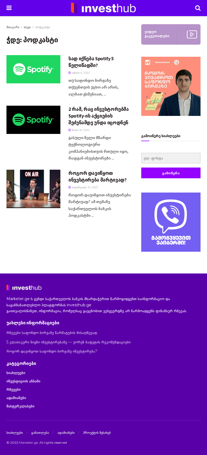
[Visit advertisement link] (171, 222)
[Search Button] (198, 8)
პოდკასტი (42, 27)
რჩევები (13, 389)
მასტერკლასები (20, 406)
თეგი (27, 27)
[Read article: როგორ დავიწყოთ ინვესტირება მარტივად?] (33, 189)
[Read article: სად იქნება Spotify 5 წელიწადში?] (33, 69)
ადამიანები (16, 397)
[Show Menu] (9, 8)
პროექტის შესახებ (97, 432)
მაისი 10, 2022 (80, 130)
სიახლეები (15, 372)
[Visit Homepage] (103, 8)
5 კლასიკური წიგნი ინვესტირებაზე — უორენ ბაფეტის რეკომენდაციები (68, 342)
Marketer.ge (28, 442)
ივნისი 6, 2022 (80, 72)
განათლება (40, 432)
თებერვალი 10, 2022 (84, 187)
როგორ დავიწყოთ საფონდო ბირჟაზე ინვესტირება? (51, 351)
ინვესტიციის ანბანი (23, 381)
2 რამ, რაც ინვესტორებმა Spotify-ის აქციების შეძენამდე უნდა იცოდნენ (98, 116)
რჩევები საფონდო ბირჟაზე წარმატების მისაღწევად (51, 332)
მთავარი (12, 27)
